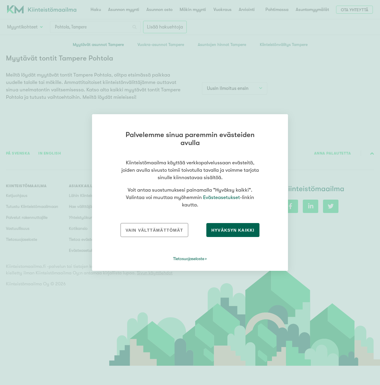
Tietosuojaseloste (188, 258)
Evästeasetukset (221, 197)
